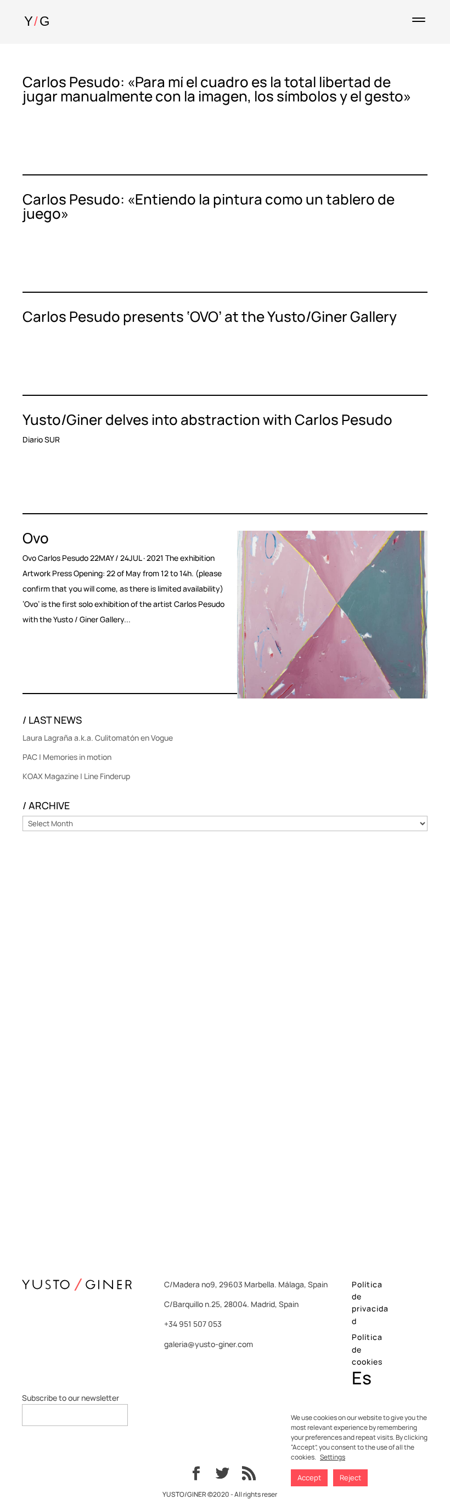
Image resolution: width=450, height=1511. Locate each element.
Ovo (35, 538)
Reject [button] (350, 1477)
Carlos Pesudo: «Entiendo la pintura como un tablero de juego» (208, 206)
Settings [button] (332, 1457)
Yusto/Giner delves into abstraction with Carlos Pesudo (207, 419)
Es (362, 1378)
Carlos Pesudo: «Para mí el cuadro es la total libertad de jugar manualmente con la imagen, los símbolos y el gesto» (216, 89)
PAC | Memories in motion (66, 757)
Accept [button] (309, 1477)
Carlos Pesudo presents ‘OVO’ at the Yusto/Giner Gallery (209, 316)
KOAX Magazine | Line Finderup (76, 776)
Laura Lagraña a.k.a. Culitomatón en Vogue (97, 737)
